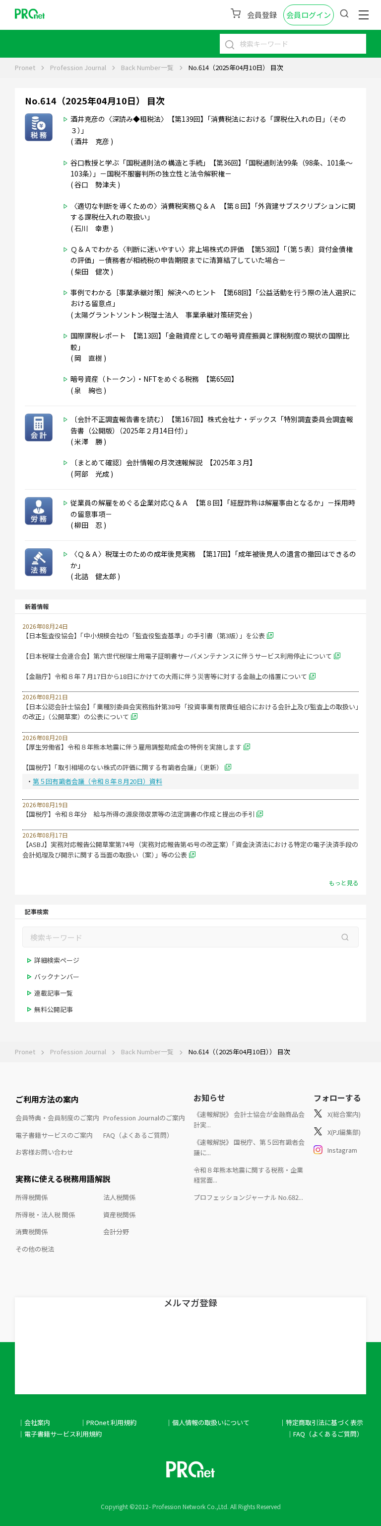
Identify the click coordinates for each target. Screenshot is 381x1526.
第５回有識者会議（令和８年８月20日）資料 (97, 781)
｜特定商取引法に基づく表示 (321, 1422)
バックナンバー (56, 976)
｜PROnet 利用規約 (108, 1422)
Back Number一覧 (147, 67)
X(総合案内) (344, 1114)
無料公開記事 (53, 1009)
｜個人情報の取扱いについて (208, 1422)
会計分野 (116, 1231)
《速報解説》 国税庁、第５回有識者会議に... (249, 1147)
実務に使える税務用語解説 (63, 1179)
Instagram (342, 1150)
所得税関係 (31, 1197)
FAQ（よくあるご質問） (138, 1135)
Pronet (25, 67)
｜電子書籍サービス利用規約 (60, 1434)
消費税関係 (31, 1231)
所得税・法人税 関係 (45, 1214)
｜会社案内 (34, 1422)
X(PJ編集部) (344, 1132)
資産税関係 (119, 1214)
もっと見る (344, 882)
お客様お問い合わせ (44, 1152)
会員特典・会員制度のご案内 (57, 1117)
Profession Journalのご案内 (144, 1117)
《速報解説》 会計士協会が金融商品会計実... (249, 1119)
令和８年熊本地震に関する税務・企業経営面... (248, 1175)
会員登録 (262, 14)
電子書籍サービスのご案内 (54, 1135)
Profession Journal (78, 67)
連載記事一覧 (53, 993)
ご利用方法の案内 (47, 1099)
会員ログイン (308, 14)
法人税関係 (119, 1197)
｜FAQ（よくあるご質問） (325, 1434)
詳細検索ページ (56, 960)
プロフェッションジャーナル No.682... (248, 1197)
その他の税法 (34, 1249)
